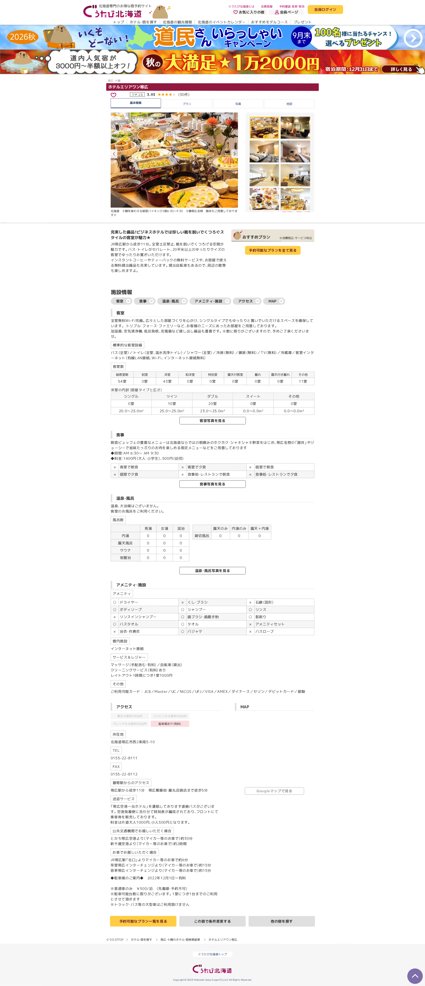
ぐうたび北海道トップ (212, 954)
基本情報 (135, 102)
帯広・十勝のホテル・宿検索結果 (180, 940)
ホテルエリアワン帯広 (128, 87)
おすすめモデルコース (269, 22)
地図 (289, 104)
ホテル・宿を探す (143, 22)
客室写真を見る (212, 420)
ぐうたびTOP (114, 940)
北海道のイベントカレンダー (221, 22)
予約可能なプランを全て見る (273, 250)
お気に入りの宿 (252, 12)
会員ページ (289, 12)
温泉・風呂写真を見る (212, 570)
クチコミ (137, 94)
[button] (234, 154)
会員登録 (266, 6)
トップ (118, 22)
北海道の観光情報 (177, 22)
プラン (187, 104)
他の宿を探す (282, 921)
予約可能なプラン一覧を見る (143, 921)
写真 (238, 104)
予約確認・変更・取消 (291, 6)
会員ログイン (325, 9)
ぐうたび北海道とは (241, 6)
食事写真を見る (212, 484)
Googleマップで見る (274, 790)
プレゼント (303, 22)
